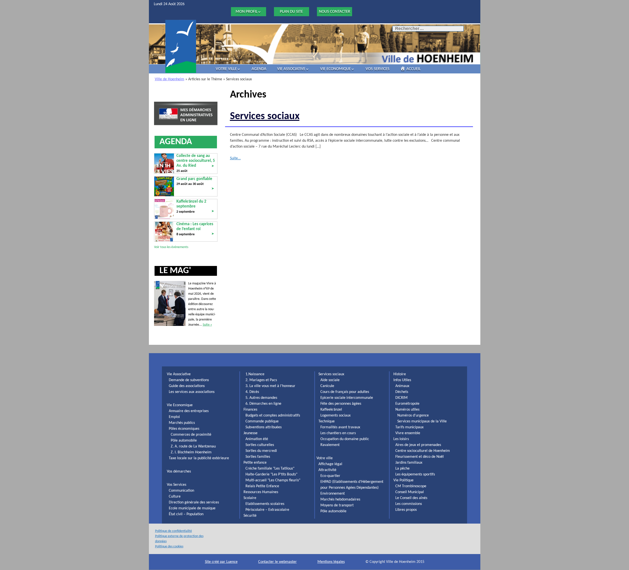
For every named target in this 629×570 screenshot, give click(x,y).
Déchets (401, 392)
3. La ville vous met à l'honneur (270, 386)
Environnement (332, 494)
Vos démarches (179, 471)
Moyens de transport (337, 505)
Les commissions (408, 504)
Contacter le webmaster (277, 562)
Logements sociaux (335, 415)
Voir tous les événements (171, 247)
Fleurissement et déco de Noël (419, 457)
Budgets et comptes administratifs (272, 415)
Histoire (399, 374)
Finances (250, 410)
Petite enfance (255, 463)
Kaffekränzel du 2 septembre (191, 204)
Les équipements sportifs (415, 474)
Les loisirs (401, 439)
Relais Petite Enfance (262, 486)
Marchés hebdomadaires (340, 499)
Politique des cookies (169, 546)
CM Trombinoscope (410, 486)
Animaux (402, 386)
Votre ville (226, 69)
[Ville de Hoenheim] (180, 46)
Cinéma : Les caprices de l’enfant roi (194, 226)
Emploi (174, 417)
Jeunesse (250, 433)
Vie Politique (403, 480)
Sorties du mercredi (261, 451)
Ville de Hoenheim (169, 79)
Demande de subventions (189, 380)
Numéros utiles (407, 410)
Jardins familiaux (408, 463)
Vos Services (377, 69)
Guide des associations (187, 386)
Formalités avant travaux (340, 427)
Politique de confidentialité (173, 531)
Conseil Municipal (409, 492)
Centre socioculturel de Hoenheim (422, 451)
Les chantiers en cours (338, 433)
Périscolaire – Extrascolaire (267, 510)
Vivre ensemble (407, 433)
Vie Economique (335, 69)
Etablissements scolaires (264, 504)
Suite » (207, 325)
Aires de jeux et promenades (418, 445)
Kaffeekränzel (331, 410)
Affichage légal (330, 464)
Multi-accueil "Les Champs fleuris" (272, 480)
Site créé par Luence (221, 562)
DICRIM (401, 398)
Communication (181, 491)
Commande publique (262, 421)
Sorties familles (257, 457)
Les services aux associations (191, 392)
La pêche (402, 469)
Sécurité (250, 516)
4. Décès (252, 392)
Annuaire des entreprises (189, 411)
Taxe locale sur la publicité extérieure (199, 458)
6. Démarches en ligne (263, 404)
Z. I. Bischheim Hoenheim (191, 452)
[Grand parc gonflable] (164, 186)
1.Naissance (254, 374)
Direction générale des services (194, 502)
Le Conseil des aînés (411, 498)
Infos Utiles (402, 380)
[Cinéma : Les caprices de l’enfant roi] (164, 231)
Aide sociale (330, 380)
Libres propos (406, 510)
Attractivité (327, 470)
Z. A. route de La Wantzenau (193, 446)
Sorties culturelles (259, 445)
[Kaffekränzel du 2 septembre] (164, 209)
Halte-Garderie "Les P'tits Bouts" (271, 474)
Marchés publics (182, 423)
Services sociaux (265, 116)
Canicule (327, 386)
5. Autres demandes (261, 398)
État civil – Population (186, 514)
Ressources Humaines (260, 492)
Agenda (259, 69)
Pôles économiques (184, 429)
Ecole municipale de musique (192, 508)
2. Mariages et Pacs (261, 380)
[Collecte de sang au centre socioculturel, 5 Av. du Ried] (164, 163)
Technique (326, 421)
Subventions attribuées (263, 427)
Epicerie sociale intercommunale (346, 398)
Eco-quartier (330, 476)
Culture (175, 497)
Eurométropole (407, 404)
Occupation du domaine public (344, 439)
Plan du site (291, 12)
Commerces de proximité (191, 435)
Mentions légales (331, 562)
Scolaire (249, 498)
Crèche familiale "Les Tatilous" (269, 469)
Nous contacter (334, 12)
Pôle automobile (184, 441)
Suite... (235, 158)
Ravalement (330, 445)
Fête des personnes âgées (340, 404)
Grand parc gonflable (194, 179)
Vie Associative (291, 69)
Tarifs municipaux (409, 427)
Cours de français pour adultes (344, 392)
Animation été (256, 439)
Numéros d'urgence (413, 415)
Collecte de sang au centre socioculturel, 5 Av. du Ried (195, 161)
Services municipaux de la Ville (422, 421)
